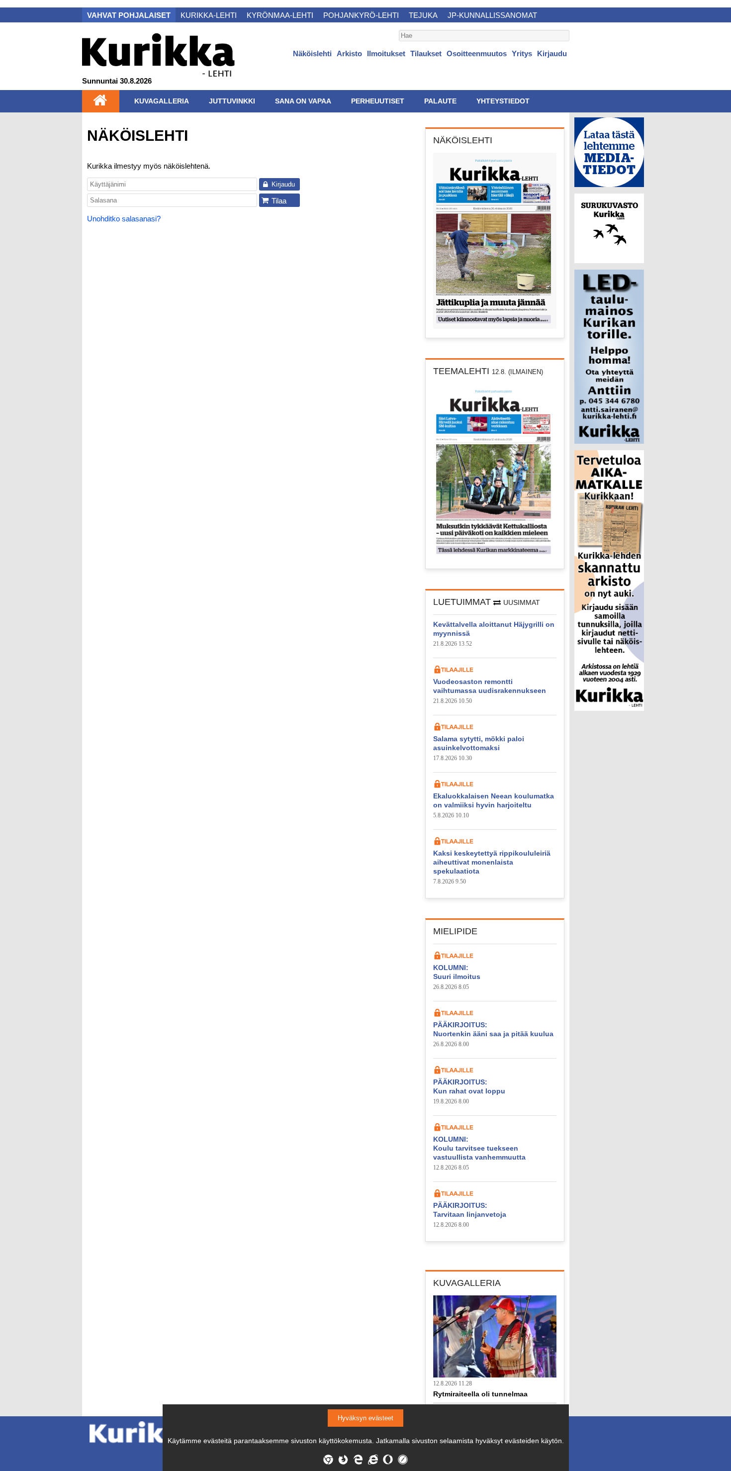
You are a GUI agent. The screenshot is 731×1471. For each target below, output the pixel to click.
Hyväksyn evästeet (365, 1418)
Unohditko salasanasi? (124, 218)
